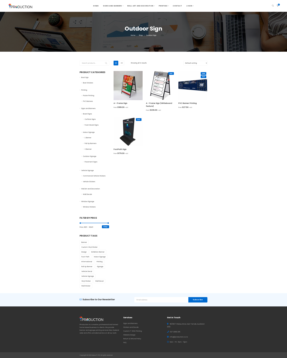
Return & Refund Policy (132, 339)
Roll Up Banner (86, 266)
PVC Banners (88, 101)
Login (189, 6)
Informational (86, 261)
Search (106, 63)
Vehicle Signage (87, 170)
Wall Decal (99, 281)
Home (96, 6)
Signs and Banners (112, 6)
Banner (84, 242)
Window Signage (87, 201)
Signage (100, 266)
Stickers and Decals (131, 327)
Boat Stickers (88, 83)
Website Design (129, 335)
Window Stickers (89, 207)
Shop (141, 35)
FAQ (124, 342)
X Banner (88, 149)
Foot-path (85, 257)
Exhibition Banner (97, 252)
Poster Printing (88, 95)
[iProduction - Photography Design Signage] (20, 6)
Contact (177, 6)
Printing (163, 6)
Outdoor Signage (89, 156)
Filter (105, 227)
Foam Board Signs (92, 125)
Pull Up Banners (90, 143)
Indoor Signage (89, 132)
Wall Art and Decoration (140, 6)
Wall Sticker (85, 286)
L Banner (88, 138)
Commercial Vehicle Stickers (94, 176)
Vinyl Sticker (86, 281)
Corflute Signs (90, 119)
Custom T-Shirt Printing (132, 331)
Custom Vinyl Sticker (89, 247)
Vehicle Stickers (89, 181)
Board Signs (87, 114)
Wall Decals (87, 194)
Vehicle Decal (86, 271)
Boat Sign (85, 77)
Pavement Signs (91, 162)
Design (84, 252)
